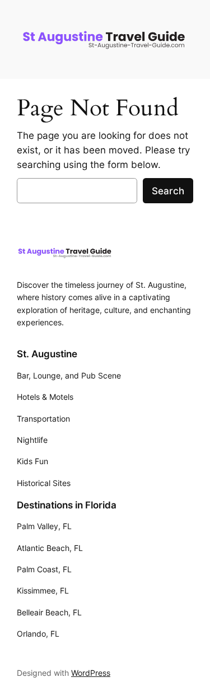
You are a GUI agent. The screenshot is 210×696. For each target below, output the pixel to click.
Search (168, 191)
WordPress (90, 673)
